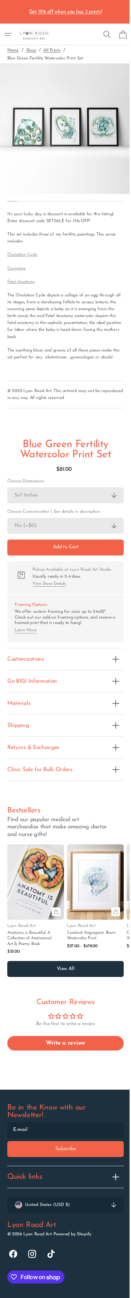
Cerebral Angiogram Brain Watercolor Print (91, 942)
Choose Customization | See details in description (53, 518)
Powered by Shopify (72, 1241)
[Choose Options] (116, 919)
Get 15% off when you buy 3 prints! (65, 11)
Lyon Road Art (37, 1241)
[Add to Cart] (56, 919)
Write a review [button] (62, 1050)
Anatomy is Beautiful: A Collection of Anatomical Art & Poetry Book (29, 945)
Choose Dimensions (25, 488)
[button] (8, 34)
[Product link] (35, 906)
